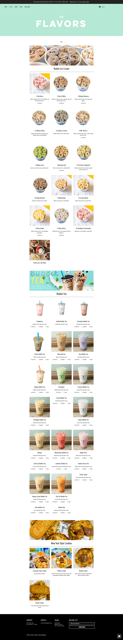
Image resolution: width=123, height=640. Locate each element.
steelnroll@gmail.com (46, 623)
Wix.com (44, 635)
